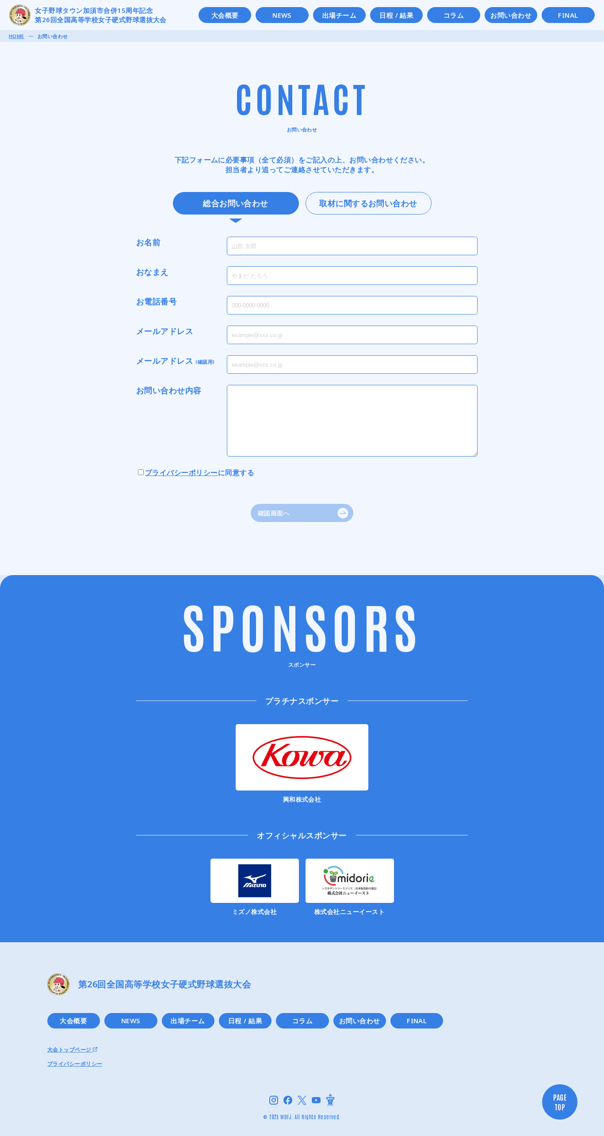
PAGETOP (560, 1102)
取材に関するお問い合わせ (368, 203)
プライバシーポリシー (181, 472)
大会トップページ (70, 1049)
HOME (16, 36)
